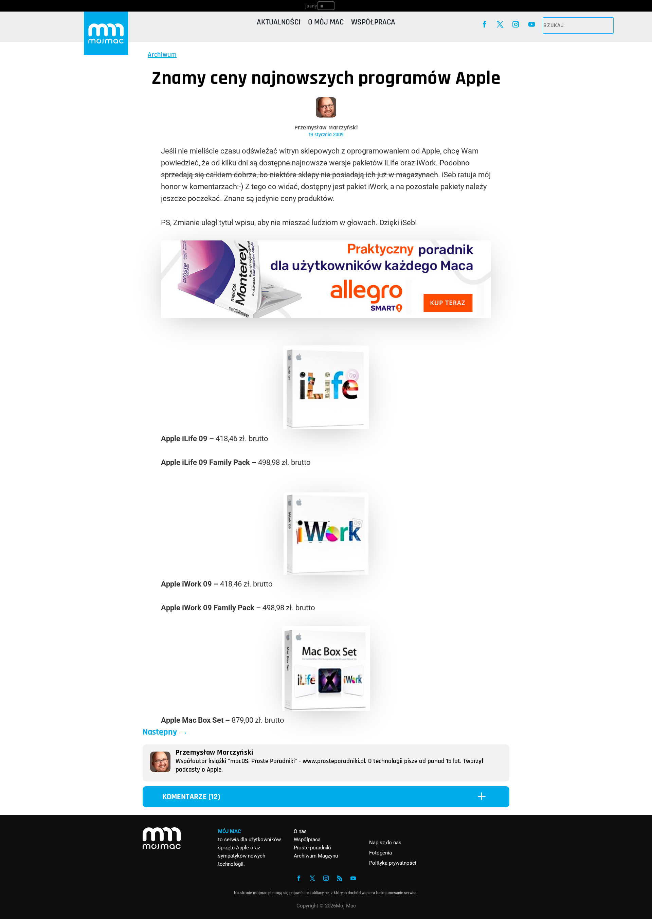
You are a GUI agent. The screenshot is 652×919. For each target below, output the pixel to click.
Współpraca (373, 23)
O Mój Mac (326, 23)
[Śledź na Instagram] (515, 24)
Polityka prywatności (392, 863)
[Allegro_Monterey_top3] (326, 315)
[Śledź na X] (499, 24)
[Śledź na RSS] (339, 878)
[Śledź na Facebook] (484, 24)
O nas (300, 831)
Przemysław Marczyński (326, 127)
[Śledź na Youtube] (531, 24)
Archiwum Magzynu (316, 856)
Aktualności (279, 23)
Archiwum (162, 54)
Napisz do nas (385, 843)
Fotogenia (380, 853)
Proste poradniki (312, 848)
